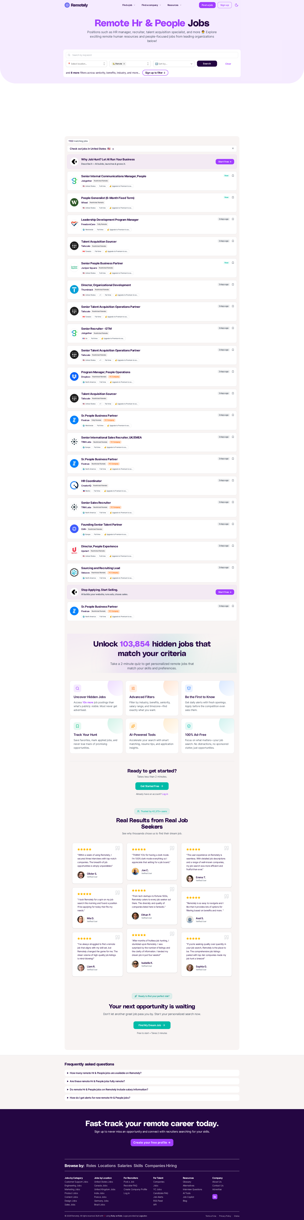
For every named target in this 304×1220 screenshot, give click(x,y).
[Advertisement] (152, 107)
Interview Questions (192, 1189)
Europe (86, 447)
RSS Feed (158, 1200)
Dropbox (85, 376)
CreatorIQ (86, 485)
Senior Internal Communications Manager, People (113, 176)
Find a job (127, 5)
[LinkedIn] (214, 1196)
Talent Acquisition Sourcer (99, 241)
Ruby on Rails (116, 1216)
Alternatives (188, 1185)
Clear (228, 63)
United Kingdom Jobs (104, 1189)
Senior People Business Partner (102, 263)
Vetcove (85, 572)
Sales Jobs (70, 1204)
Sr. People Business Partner (99, 415)
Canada (87, 251)
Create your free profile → (152, 1142)
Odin (83, 529)
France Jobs (100, 1197)
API (155, 1204)
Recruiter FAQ (130, 1185)
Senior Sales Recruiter (96, 502)
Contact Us (217, 1185)
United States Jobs (103, 1181)
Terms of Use (211, 1216)
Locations (107, 1165)
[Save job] (233, 175)
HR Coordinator (91, 481)
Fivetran (85, 420)
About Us (216, 1181)
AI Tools (186, 1193)
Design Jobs (71, 1200)
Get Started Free (149, 786)
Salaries (124, 1165)
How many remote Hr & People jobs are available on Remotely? (105, 1073)
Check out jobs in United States (90, 148)
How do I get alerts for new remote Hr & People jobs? (100, 1097)
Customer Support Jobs (76, 1181)
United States (89, 186)
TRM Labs (86, 442)
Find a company (150, 5)
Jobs (155, 1185)
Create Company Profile (135, 1189)
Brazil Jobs (99, 1204)
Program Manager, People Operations (105, 372)
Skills (138, 1165)
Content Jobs (71, 1197)
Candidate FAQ (160, 1193)
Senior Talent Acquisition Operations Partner (110, 306)
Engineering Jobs (73, 1185)
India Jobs (99, 1193)
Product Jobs (71, 1193)
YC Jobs (157, 1189)
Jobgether (86, 180)
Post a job (207, 5)
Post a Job (129, 1181)
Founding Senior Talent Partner (101, 524)
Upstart (85, 551)
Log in (165, 794)
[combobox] (86, 64)
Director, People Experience (99, 546)
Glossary (187, 1181)
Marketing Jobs (72, 1189)
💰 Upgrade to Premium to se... (120, 186)
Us (85, 338)
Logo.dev (143, 1216)
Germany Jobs (101, 1200)
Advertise (217, 1189)
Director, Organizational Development (106, 285)
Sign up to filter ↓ (155, 72)
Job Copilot (188, 1197)
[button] (152, 181)
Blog (185, 1200)
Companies (158, 1181)
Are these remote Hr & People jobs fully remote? (97, 1081)
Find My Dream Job (150, 1025)
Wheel (84, 202)
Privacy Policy (225, 1216)
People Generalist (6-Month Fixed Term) (107, 198)
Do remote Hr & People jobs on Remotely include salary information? (109, 1089)
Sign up (224, 5)
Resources (173, 5)
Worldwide (88, 230)
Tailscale (85, 246)
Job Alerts (158, 1197)
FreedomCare (88, 224)
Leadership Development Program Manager (110, 219)
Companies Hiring (161, 1165)
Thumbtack (87, 289)
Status (236, 1216)
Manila (86, 491)
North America (89, 382)
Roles (91, 1165)
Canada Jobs (100, 1185)
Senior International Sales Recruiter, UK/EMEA (111, 437)
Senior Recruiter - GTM (96, 328)
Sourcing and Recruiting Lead (100, 568)
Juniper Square (89, 268)
